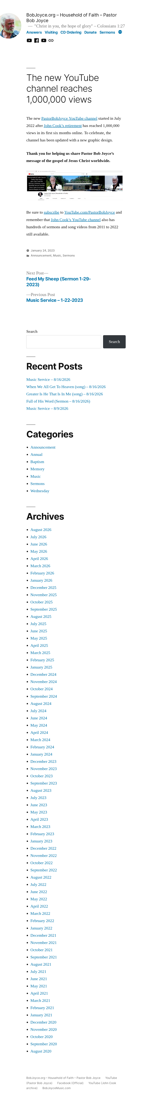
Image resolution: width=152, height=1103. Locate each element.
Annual (36, 454)
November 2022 (43, 855)
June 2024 (38, 718)
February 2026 (42, 573)
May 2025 (38, 638)
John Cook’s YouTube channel (76, 219)
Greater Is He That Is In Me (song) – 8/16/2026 (64, 394)
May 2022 (38, 899)
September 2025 (43, 609)
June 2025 (38, 631)
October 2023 (41, 776)
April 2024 (39, 732)
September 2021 (43, 957)
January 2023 (41, 841)
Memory (37, 469)
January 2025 (41, 667)
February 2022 (42, 920)
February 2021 (42, 1007)
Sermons (107, 32)
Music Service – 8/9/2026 (47, 408)
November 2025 (43, 594)
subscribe (51, 212)
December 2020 (43, 1022)
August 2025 (40, 616)
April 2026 (39, 558)
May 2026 (38, 551)
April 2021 (39, 993)
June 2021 (38, 978)
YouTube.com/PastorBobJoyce (89, 212)
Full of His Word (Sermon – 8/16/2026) (58, 401)
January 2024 (41, 754)
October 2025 (41, 602)
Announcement (41, 255)
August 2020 (40, 1051)
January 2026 (41, 580)
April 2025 (39, 645)
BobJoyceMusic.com (56, 1088)
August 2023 (40, 790)
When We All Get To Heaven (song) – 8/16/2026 (66, 386)
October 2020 (41, 1036)
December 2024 (43, 674)
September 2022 (43, 870)
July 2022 (38, 884)
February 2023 (42, 833)
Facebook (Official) (70, 1083)
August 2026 (40, 529)
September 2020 (43, 1044)
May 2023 (38, 812)
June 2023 (38, 805)
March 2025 (40, 652)
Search (31, 331)
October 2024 (41, 689)
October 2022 (41, 862)
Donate (90, 32)
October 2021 (41, 949)
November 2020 (43, 1029)
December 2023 (43, 761)
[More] (120, 32)
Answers (34, 32)
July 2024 (38, 710)
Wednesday (39, 491)
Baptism (37, 461)
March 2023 (40, 826)
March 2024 (40, 739)
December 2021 (43, 935)
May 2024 (38, 725)
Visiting (51, 32)
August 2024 (40, 703)
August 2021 (40, 964)
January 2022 (41, 928)
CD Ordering (70, 32)
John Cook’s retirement (63, 125)
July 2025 (38, 623)
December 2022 (43, 848)
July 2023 (38, 797)
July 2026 (38, 537)
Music (57, 255)
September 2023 (43, 783)
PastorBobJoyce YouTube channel (69, 118)
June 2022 (38, 891)
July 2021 (38, 971)
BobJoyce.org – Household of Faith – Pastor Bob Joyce (63, 1078)
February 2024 (42, 747)
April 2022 (39, 906)
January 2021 (41, 1015)
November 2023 (43, 768)
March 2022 (40, 913)
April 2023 (39, 819)
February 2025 (42, 660)
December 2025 (43, 587)
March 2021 (40, 1000)
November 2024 (43, 681)
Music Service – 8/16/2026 (48, 379)
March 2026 (40, 565)
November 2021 (43, 942)
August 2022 (40, 877)
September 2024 (43, 696)
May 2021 (38, 986)
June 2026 (38, 544)
